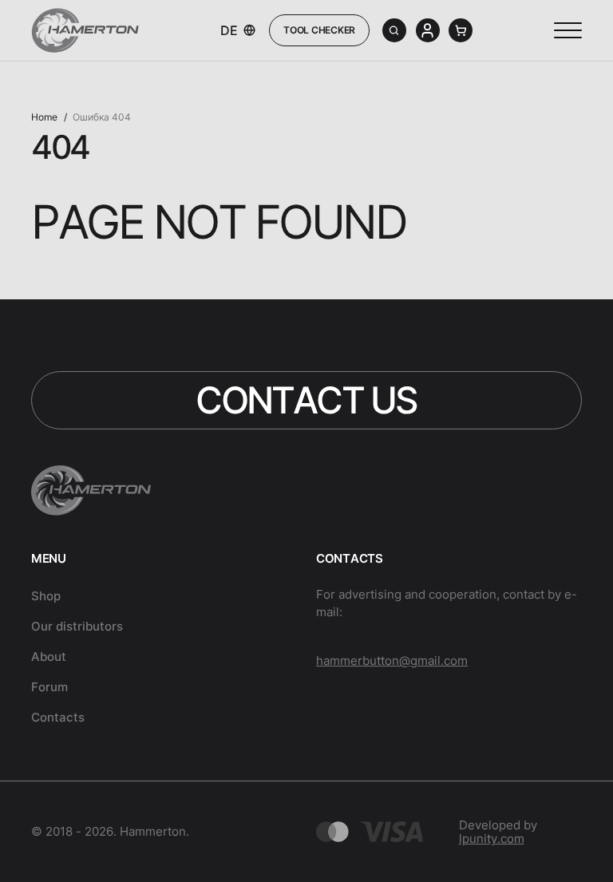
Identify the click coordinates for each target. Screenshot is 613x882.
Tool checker (319, 30)
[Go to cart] (461, 30)
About (48, 656)
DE (229, 30)
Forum (49, 686)
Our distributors (77, 626)
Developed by (498, 832)
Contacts (58, 717)
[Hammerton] (85, 30)
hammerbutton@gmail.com (392, 660)
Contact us (306, 400)
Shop (46, 596)
